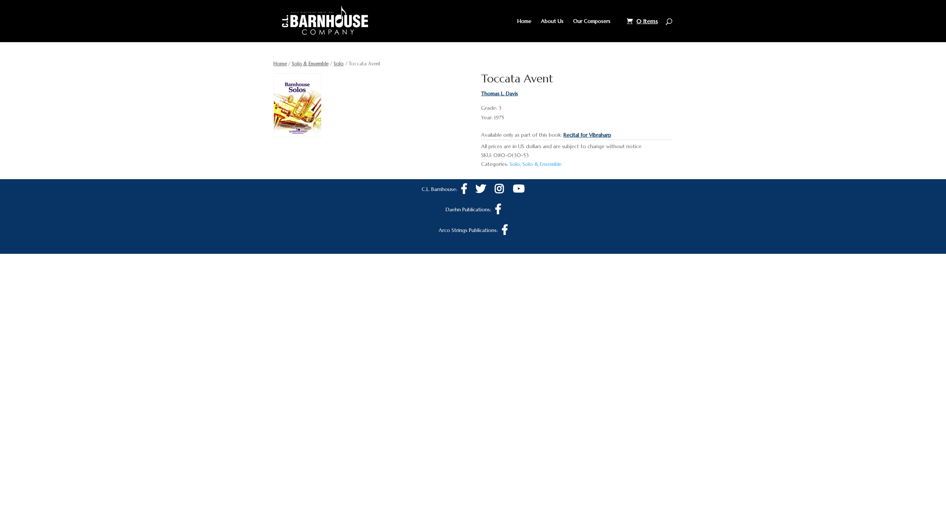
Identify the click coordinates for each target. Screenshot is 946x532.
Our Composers (591, 21)
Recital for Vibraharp (587, 135)
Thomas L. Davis (499, 93)
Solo (339, 64)
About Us (552, 21)
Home (524, 21)
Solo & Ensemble (310, 64)
